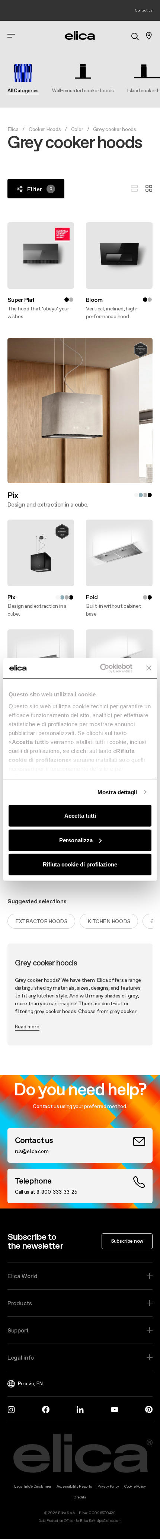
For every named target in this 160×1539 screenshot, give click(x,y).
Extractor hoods (41, 921)
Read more (27, 1026)
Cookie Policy (134, 1486)
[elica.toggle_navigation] (11, 35)
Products (19, 1303)
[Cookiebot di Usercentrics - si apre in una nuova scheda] (100, 668)
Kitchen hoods (108, 921)
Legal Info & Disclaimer (32, 1486)
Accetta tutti (80, 815)
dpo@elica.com (109, 1520)
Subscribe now (127, 1241)
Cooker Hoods (45, 129)
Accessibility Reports (74, 1486)
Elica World (22, 1276)
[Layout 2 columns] (149, 189)
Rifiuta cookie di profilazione (80, 864)
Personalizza (76, 840)
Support (18, 1330)
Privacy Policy (108, 1486)
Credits (80, 1497)
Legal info (20, 1357)
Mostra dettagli (117, 792)
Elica (13, 129)
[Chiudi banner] (148, 668)
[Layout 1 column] (134, 189)
